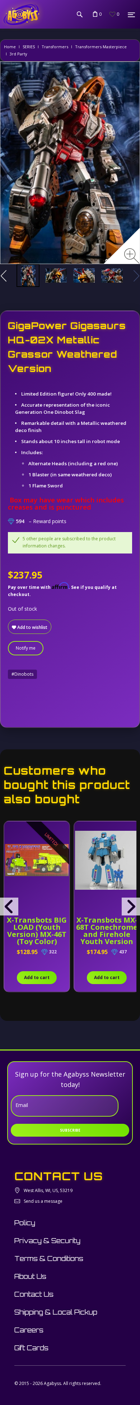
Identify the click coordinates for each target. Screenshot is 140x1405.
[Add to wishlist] (10, 830)
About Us (30, 1276)
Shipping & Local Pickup (55, 1312)
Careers (28, 1330)
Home (10, 46)
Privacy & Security (47, 1240)
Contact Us (33, 1294)
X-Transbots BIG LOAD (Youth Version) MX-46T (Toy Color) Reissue (37, 934)
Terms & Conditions (48, 1258)
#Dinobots (22, 674)
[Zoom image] (132, 256)
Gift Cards (31, 1347)
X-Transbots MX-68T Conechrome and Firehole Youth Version (106, 930)
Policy (24, 1222)
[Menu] (131, 15)
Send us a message (43, 1201)
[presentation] (9, 906)
